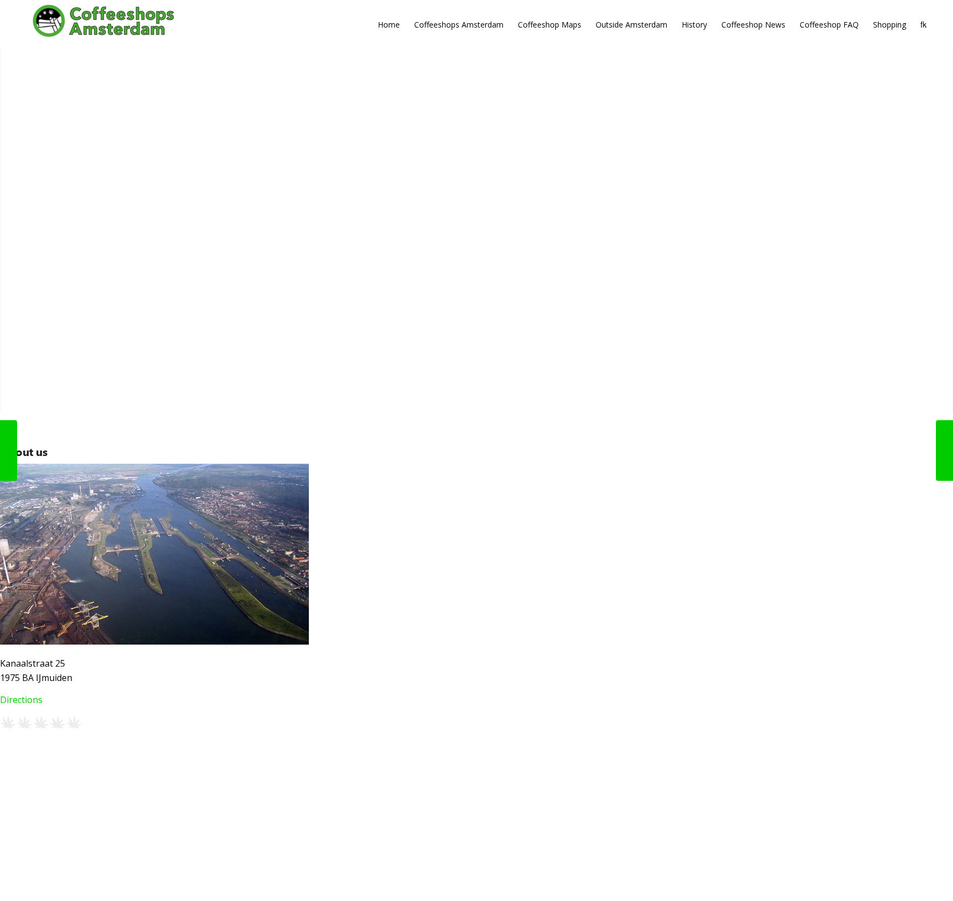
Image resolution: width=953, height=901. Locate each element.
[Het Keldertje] (944, 450)
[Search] (923, 25)
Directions (21, 700)
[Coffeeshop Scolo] (8, 450)
